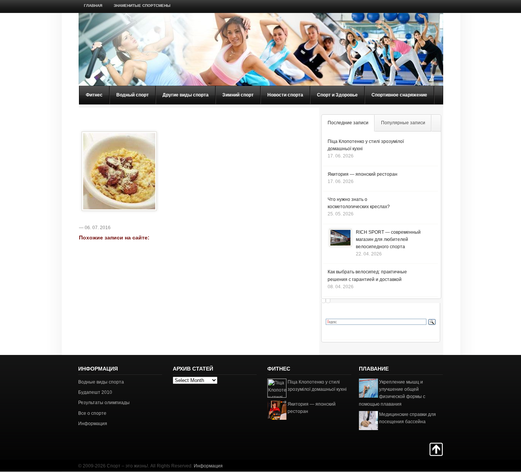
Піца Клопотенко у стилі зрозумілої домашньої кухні (317, 385)
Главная (93, 5)
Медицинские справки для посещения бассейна (407, 418)
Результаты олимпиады (104, 402)
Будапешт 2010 (95, 392)
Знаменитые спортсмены (142, 5)
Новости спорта (285, 95)
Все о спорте (92, 413)
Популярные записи (403, 122)
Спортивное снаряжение (399, 95)
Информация (92, 423)
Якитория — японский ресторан (362, 174)
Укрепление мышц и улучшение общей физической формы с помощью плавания (392, 393)
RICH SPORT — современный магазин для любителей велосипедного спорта (388, 239)
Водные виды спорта (101, 382)
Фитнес (94, 95)
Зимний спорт (238, 95)
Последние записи (348, 122)
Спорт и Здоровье (337, 95)
